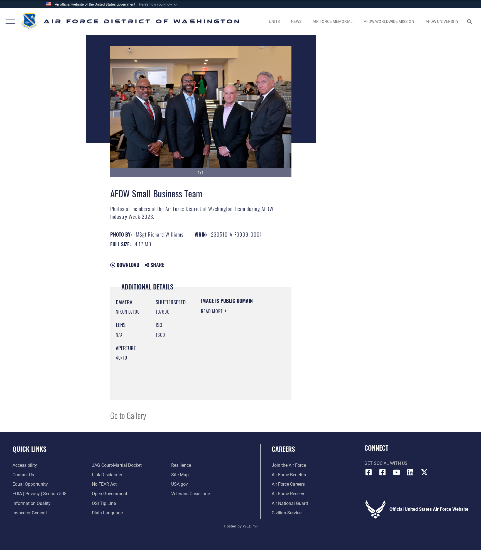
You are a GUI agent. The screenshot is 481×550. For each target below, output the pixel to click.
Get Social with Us (386, 463)
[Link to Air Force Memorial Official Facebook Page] (382, 472)
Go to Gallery (128, 415)
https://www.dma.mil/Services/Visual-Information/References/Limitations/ (235, 381)
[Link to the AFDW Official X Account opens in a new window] (424, 472)
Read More (212, 311)
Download (127, 264)
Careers (283, 449)
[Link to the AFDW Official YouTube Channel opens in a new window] (396, 472)
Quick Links (29, 449)
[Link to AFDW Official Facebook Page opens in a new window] (368, 472)
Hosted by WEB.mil (240, 526)
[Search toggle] (470, 21)
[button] (158, 4)
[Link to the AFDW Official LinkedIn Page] (410, 472)
